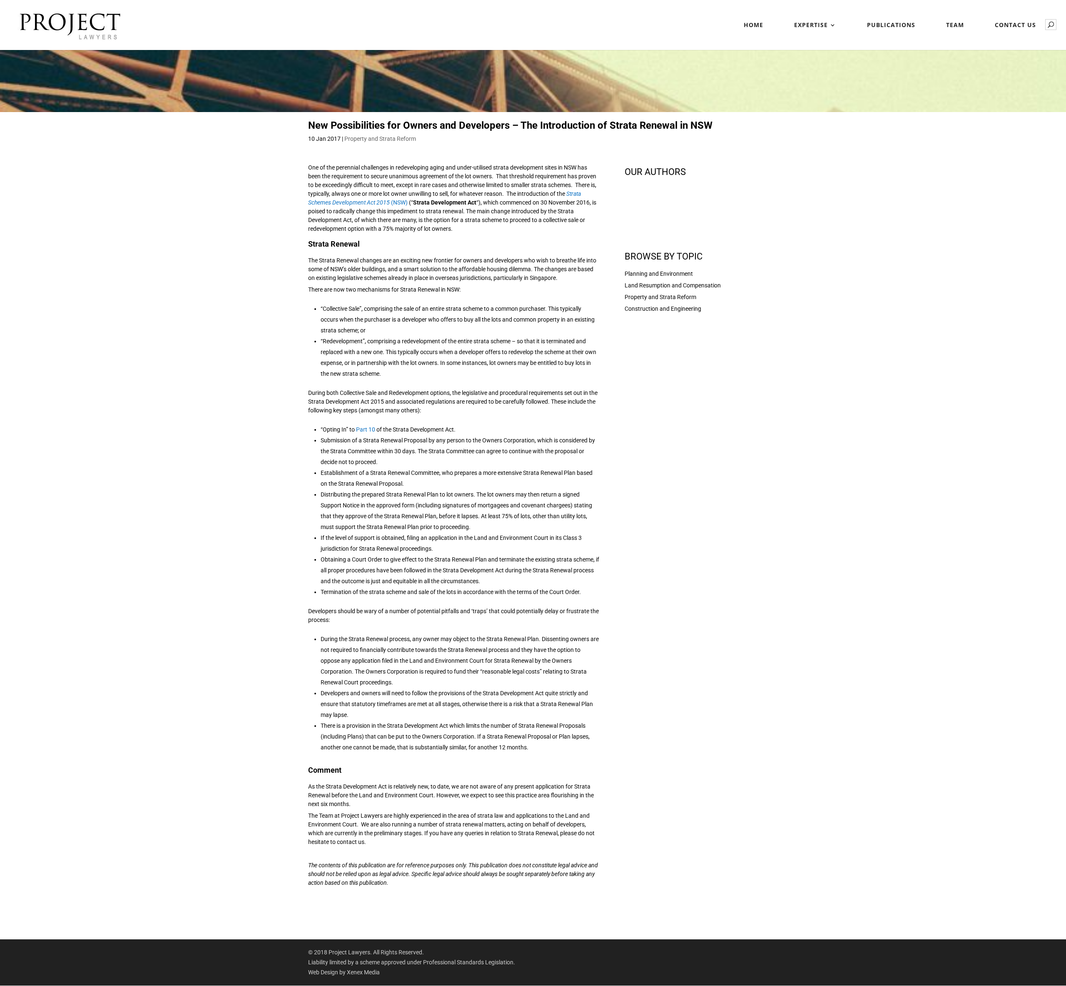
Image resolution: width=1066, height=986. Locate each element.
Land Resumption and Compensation (673, 285)
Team (955, 25)
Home (753, 25)
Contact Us (1015, 25)
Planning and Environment (659, 273)
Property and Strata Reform (380, 138)
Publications (891, 25)
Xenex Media (363, 972)
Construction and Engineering (663, 308)
